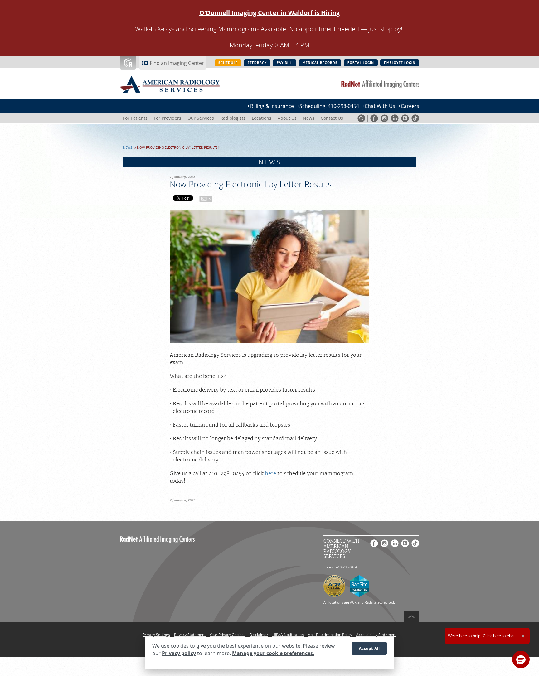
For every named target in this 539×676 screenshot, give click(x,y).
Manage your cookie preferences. (273, 653)
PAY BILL (284, 63)
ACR (353, 602)
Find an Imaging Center (177, 63)
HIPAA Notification (288, 634)
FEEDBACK (257, 63)
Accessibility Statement (376, 634)
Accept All (369, 648)
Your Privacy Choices (227, 634)
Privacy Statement (190, 634)
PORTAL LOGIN (360, 63)
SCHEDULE (228, 63)
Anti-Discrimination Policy (330, 634)
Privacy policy (179, 653)
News (127, 148)
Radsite (370, 602)
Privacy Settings (156, 634)
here (271, 474)
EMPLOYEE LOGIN (399, 63)
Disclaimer (259, 634)
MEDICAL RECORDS (320, 63)
